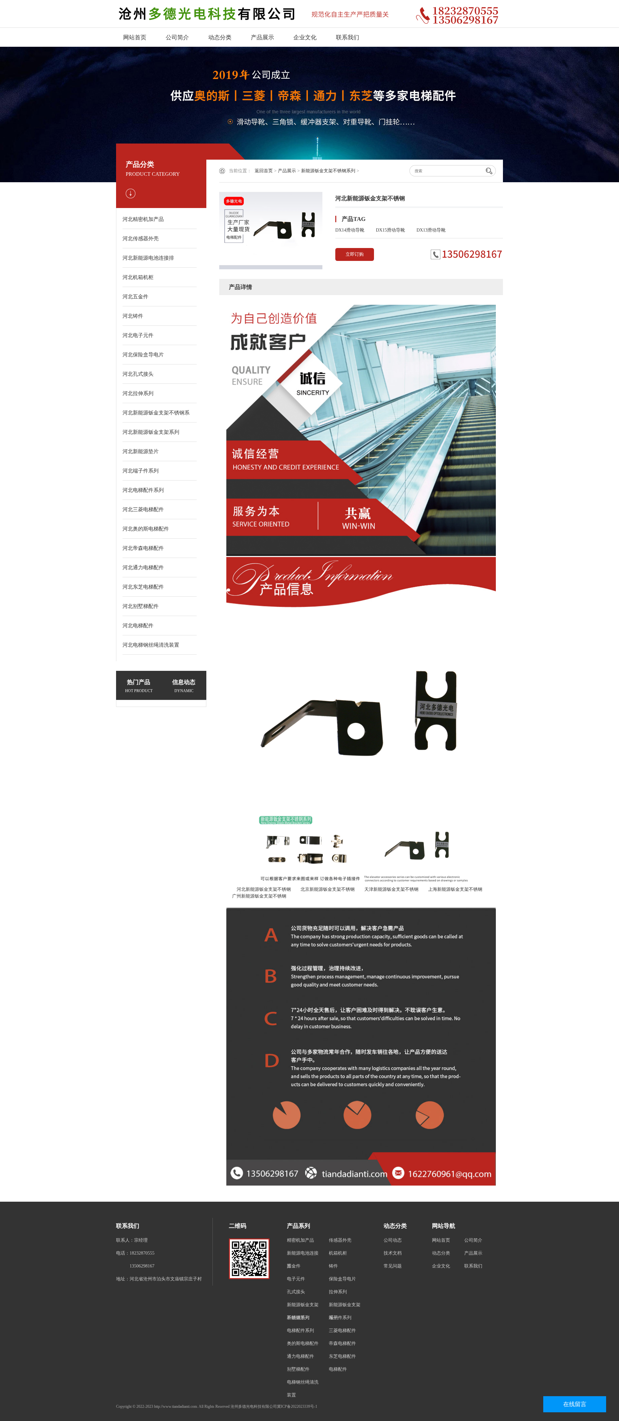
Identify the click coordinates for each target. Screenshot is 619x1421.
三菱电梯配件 (342, 1330)
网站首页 (134, 37)
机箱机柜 (338, 1253)
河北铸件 (133, 316)
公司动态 (393, 1240)
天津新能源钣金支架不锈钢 (389, 889)
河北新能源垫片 (141, 451)
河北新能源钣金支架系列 (151, 432)
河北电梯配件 (138, 625)
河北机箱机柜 (138, 277)
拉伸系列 (338, 1291)
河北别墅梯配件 (141, 606)
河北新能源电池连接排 (148, 258)
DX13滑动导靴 (431, 230)
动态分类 (219, 37)
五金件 (293, 1266)
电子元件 (296, 1279)
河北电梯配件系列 (143, 490)
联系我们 (347, 37)
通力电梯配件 (300, 1356)
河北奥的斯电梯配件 (146, 529)
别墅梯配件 (298, 1369)
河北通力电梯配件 (143, 567)
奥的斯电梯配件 (303, 1343)
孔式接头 (296, 1291)
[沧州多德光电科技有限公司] (261, 14)
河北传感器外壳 (141, 238)
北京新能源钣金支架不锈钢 (325, 889)
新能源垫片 (298, 1317)
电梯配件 (338, 1369)
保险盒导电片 (342, 1279)
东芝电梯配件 (342, 1356)
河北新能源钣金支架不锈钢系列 (156, 416)
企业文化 (305, 37)
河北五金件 (135, 296)
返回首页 (264, 170)
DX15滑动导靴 (390, 230)
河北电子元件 (138, 335)
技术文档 (393, 1253)
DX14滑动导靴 (349, 230)
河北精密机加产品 (143, 219)
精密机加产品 (300, 1240)
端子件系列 (340, 1317)
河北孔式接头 (138, 374)
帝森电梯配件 (342, 1343)
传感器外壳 (340, 1240)
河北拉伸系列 (138, 393)
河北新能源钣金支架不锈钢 (261, 889)
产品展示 (262, 37)
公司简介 (177, 37)
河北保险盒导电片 (143, 354)
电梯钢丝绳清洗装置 (303, 1388)
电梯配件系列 (300, 1330)
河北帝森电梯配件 (143, 548)
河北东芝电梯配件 (143, 587)
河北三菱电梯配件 (143, 509)
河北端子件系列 (141, 470)
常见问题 (393, 1266)
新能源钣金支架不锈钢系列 (328, 170)
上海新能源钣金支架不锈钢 (453, 889)
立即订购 (355, 254)
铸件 (333, 1266)
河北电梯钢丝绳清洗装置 (151, 645)
